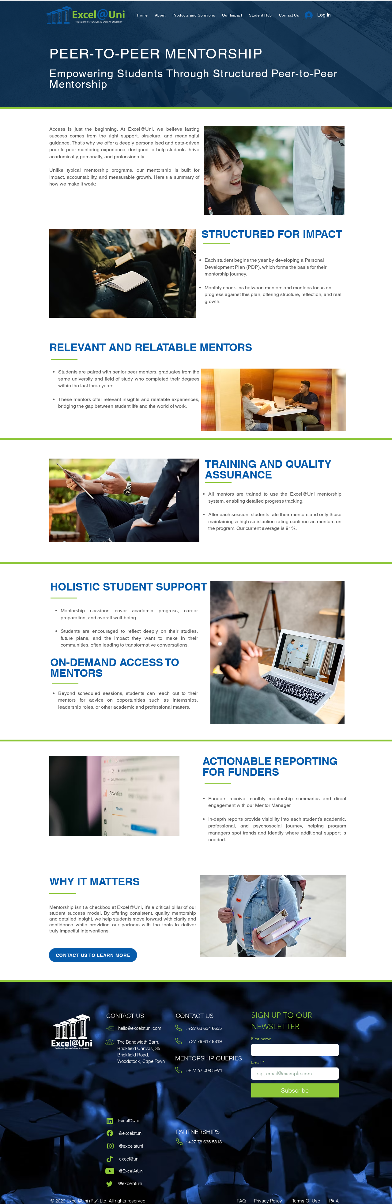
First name (261, 1038)
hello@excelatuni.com (139, 1028)
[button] (160, 15)
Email (257, 1062)
